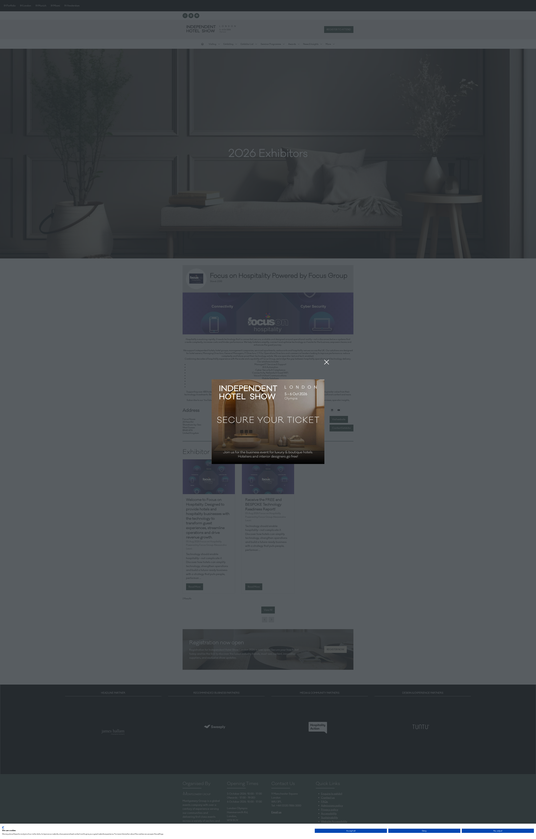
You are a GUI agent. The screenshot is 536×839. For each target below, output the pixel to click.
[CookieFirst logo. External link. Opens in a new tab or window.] (3, 827)
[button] (326, 362)
